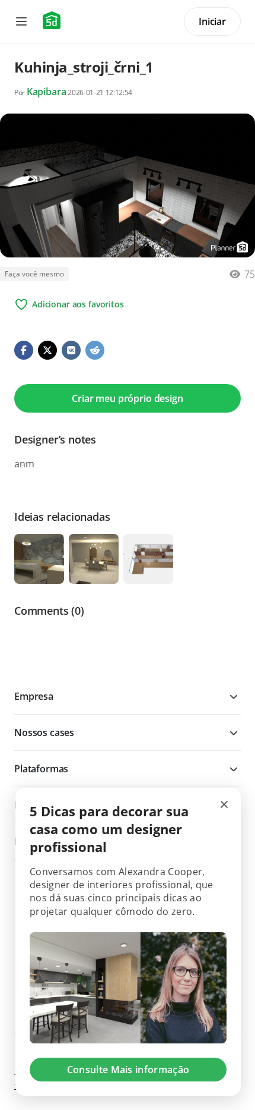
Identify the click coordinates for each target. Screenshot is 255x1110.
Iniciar (212, 21)
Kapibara (46, 91)
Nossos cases (44, 732)
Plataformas (41, 768)
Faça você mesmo (34, 274)
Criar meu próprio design (127, 398)
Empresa (33, 696)
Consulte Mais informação (128, 1069)
